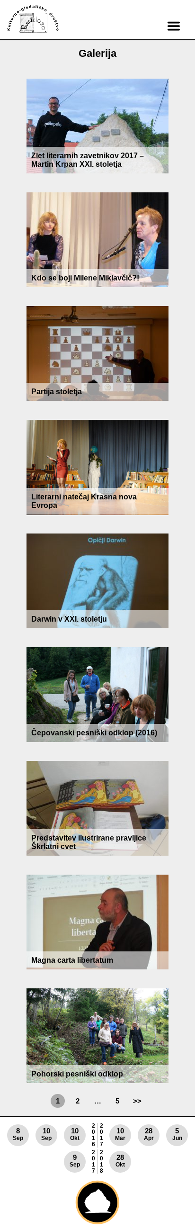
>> (137, 1101)
